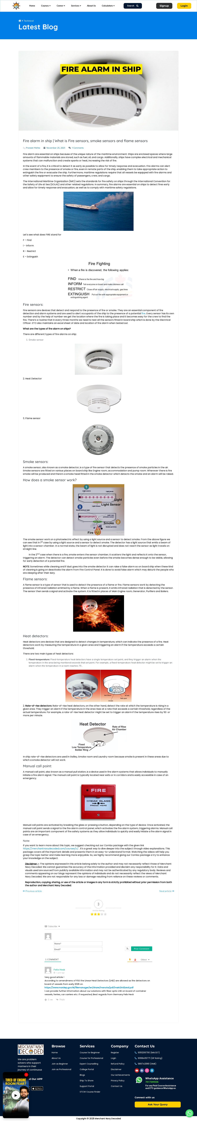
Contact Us (145, 1046)
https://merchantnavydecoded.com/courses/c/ (50, 848)
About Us (91, 5)
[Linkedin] (152, 1070)
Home (32, 5)
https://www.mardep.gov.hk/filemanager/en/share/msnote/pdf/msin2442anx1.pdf (89, 987)
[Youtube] (137, 1070)
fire (143, 313)
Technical (29, 20)
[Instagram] (147, 1070)
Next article (165, 891)
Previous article (33, 891)
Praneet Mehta (33, 148)
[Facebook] (142, 1070)
